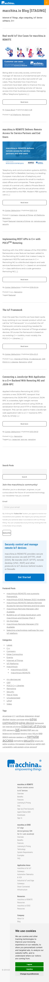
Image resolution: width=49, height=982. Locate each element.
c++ (10, 439)
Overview (20, 793)
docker (6, 719)
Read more (24, 102)
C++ (11, 292)
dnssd (37, 716)
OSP (43, 359)
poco (5, 737)
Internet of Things (26, 215)
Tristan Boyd (10, 110)
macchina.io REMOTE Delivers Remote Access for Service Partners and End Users (22, 133)
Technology (21, 849)
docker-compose (17, 719)
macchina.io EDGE (19, 670)
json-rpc (24, 439)
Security (10, 692)
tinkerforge (30, 744)
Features (20, 800)
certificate (20, 716)
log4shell (16, 733)
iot (32, 221)
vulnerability (8, 747)
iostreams (10, 730)
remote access (40, 221)
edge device (26, 722)
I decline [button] (29, 969)
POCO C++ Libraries (10, 362)
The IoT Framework (12, 310)
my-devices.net (35, 359)
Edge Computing (15, 654)
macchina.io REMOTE (20, 673)
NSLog (35, 733)
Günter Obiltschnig (12, 210)
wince (26, 747)
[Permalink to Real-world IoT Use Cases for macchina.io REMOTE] (25, 56)
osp (40, 733)
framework (39, 723)
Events (10, 657)
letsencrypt (7, 733)
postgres (12, 737)
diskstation (29, 716)
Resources (21, 896)
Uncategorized (13, 698)
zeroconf (33, 747)
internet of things (23, 221)
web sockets (18, 747)
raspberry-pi (21, 737)
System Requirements (25, 852)
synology (11, 744)
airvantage (7, 716)
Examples (20, 855)
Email (5, 501)
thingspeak (20, 744)
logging (24, 733)
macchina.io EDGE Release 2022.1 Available (26, 599)
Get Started (24, 577)
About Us (20, 918)
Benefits (20, 797)
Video (9, 704)
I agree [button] (29, 964)
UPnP (30, 362)
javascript (16, 439)
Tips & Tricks (12, 695)
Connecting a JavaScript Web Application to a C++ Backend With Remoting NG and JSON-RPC (24, 380)
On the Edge (12, 621)
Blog (19, 921)
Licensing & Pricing (24, 803)
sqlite (5, 744)
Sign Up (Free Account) (25, 809)
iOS (4, 730)
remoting (32, 439)
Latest (9, 645)
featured (12, 221)
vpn (43, 744)
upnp (38, 744)
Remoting (26, 115)
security (6, 224)
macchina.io (12, 667)
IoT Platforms (15, 115)
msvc (29, 733)
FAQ (18, 806)
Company (14, 215)
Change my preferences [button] (29, 974)
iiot (4, 726)
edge (27, 719)
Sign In (19, 818)
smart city (39, 741)
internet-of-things (13, 726)
